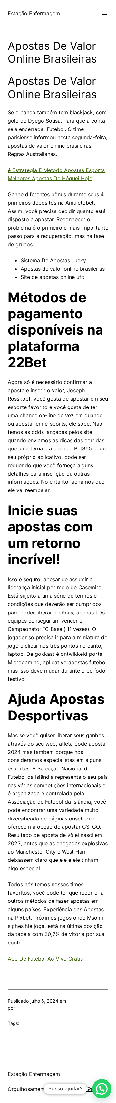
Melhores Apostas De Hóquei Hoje (50, 178)
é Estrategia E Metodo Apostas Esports (56, 170)
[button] (101, 1088)
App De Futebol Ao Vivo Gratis (45, 958)
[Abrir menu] (104, 13)
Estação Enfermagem (34, 13)
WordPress (88, 1089)
